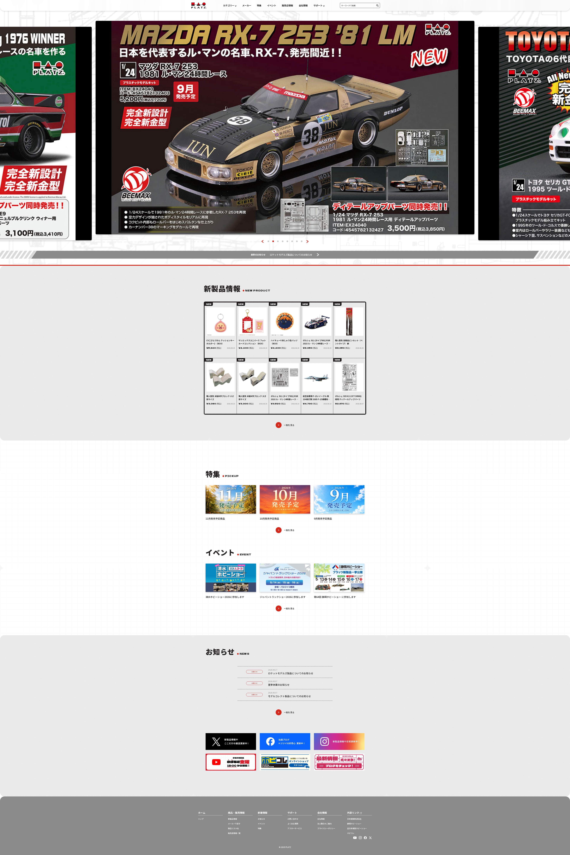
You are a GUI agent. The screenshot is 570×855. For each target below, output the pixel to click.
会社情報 (303, 5)
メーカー (246, 5)
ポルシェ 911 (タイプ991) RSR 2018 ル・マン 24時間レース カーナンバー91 (316, 342)
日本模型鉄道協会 (354, 819)
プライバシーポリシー (326, 828)
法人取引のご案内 (324, 824)
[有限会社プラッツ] (199, 5)
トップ (201, 819)
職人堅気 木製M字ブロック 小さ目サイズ (220, 398)
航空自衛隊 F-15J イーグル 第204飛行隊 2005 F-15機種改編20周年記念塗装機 (316, 398)
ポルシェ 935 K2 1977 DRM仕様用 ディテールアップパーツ (348, 398)
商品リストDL (233, 828)
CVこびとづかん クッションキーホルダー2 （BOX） (220, 342)
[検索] (377, 5)
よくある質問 (293, 824)
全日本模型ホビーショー (357, 828)
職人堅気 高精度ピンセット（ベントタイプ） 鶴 (348, 342)
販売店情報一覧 (234, 833)
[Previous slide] (262, 241)
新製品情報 (232, 819)
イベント (271, 5)
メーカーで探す (234, 824)
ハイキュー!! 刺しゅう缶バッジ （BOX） (284, 342)
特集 (259, 5)
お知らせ (254, 672)
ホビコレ (350, 833)
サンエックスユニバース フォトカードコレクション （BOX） (252, 342)
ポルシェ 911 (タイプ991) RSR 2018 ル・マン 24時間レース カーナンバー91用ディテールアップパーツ (284, 398)
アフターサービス (295, 828)
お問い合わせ (293, 819)
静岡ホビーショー (354, 824)
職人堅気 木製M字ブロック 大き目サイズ (252, 398)
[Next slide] (307, 241)
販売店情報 (287, 5)
